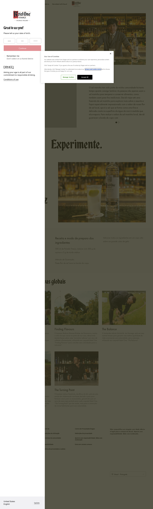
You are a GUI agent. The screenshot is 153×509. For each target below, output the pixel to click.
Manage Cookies (68, 77)
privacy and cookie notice (93, 69)
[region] (77, 67)
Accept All (84, 77)
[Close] (110, 53)
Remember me (13, 56)
